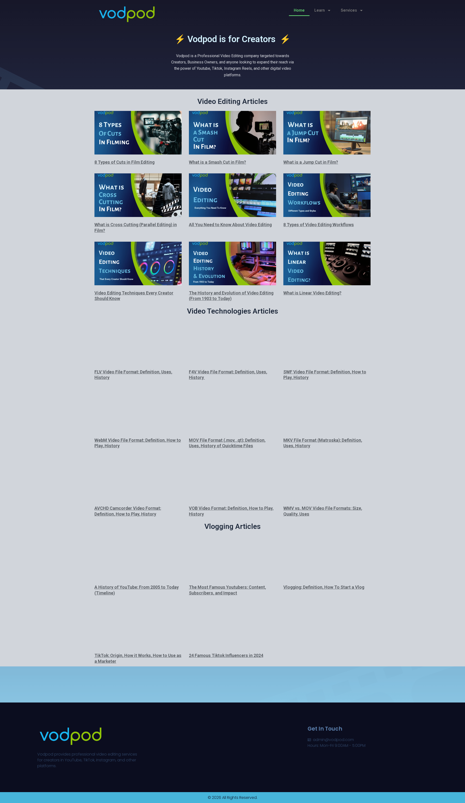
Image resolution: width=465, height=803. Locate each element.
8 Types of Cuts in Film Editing (124, 162)
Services (349, 10)
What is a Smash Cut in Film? (217, 162)
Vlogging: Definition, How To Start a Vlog (323, 587)
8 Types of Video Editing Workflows (318, 224)
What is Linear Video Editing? (312, 292)
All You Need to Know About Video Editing (230, 224)
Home (299, 10)
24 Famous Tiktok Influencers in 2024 (226, 655)
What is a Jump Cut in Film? (310, 162)
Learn (319, 10)
